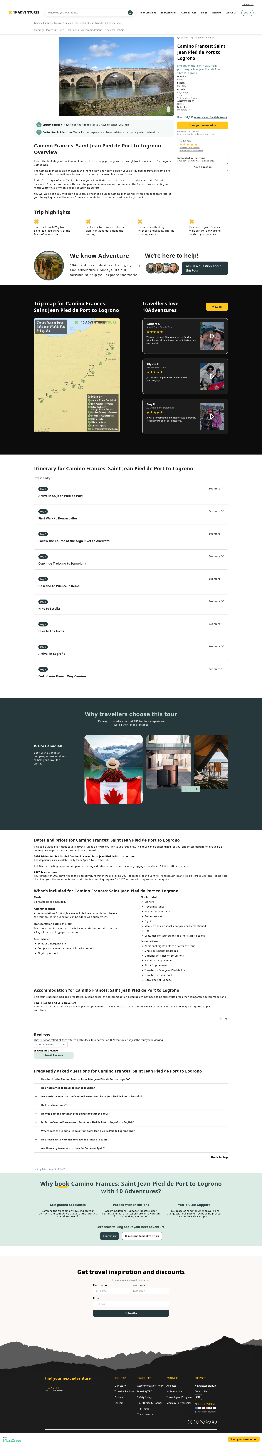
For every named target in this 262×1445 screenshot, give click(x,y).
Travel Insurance (146, 1414)
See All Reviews (54, 1055)
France (58, 22)
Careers (118, 1403)
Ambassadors (174, 1391)
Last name (138, 1285)
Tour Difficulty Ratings (150, 1403)
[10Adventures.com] (23, 12)
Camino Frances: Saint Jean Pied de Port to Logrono (93, 22)
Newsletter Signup (205, 1385)
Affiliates (171, 1385)
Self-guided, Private (187, 98)
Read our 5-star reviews (190, 147)
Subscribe (131, 1313)
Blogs (204, 12)
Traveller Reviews (124, 1391)
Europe (47, 22)
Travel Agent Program (179, 1397)
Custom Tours (188, 12)
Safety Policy (144, 1397)
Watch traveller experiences (191, 150)
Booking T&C (144, 1391)
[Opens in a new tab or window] (190, 1422)
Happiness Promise (204, 38)
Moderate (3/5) (184, 110)
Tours (37, 22)
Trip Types (143, 1408)
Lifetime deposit (52, 124)
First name (100, 1285)
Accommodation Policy (150, 1385)
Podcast (119, 1397)
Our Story (120, 1385)
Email (96, 1298)
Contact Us (201, 1391)
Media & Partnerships (178, 1403)
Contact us (248, 4)
